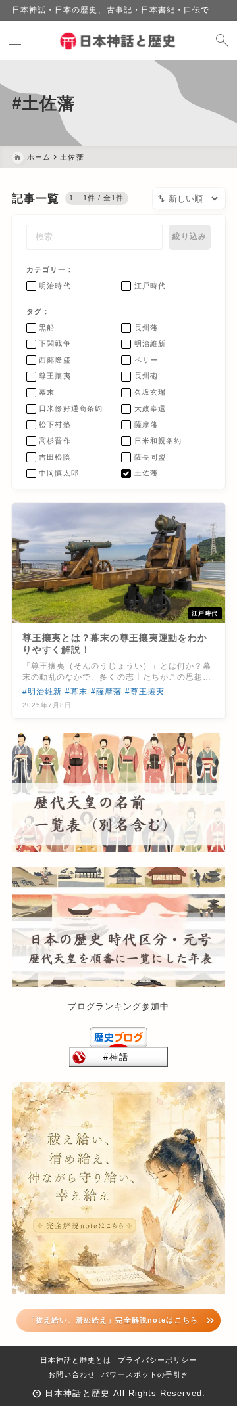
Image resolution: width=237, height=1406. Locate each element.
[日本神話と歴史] (118, 41)
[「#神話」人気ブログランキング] (118, 1057)
